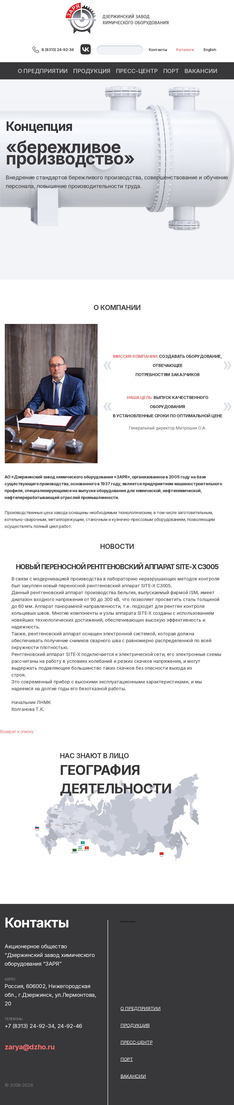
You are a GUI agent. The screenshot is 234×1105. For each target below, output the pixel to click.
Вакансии (200, 70)
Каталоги (185, 49)
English (210, 49)
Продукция (91, 70)
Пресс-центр (137, 70)
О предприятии (43, 70)
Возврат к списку (17, 731)
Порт (171, 70)
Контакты (158, 49)
